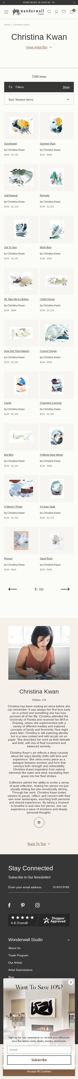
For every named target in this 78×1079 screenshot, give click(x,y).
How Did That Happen (16, 351)
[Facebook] (9, 905)
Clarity (7, 403)
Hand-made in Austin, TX (39, 2)
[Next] (74, 2)
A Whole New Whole (51, 454)
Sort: (12, 99)
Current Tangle (48, 351)
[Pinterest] (23, 905)
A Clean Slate (47, 506)
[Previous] (4, 2)
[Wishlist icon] (64, 12)
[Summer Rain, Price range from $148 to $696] (57, 125)
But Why (9, 454)
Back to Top (37, 844)
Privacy (8, 558)
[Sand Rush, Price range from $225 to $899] (57, 540)
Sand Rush (46, 558)
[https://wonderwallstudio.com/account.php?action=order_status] (56, 12)
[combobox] (42, 99)
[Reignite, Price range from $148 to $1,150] (57, 177)
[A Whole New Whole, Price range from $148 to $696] (57, 436)
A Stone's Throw (13, 506)
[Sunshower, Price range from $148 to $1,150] (21, 125)
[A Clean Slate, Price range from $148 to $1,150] (57, 488)
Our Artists (15, 962)
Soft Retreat (10, 195)
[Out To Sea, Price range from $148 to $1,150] (21, 229)
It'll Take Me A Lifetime (16, 299)
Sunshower (10, 143)
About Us (14, 948)
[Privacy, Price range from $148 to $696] (21, 540)
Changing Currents (51, 403)
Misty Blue (46, 247)
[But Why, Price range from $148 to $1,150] (21, 436)
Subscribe (39, 1060)
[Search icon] (49, 12)
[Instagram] (37, 905)
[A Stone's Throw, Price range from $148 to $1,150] (21, 488)
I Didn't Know (47, 299)
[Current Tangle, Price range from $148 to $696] (57, 333)
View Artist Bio (36, 47)
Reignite (45, 195)
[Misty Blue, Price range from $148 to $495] (57, 229)
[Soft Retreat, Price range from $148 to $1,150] (21, 177)
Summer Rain (48, 143)
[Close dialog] (71, 982)
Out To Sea (10, 247)
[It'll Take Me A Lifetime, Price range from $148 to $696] (21, 281)
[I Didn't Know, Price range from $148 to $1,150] (57, 281)
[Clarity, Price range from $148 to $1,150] (21, 384)
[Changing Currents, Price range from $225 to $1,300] (57, 384)
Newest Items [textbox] (24, 99)
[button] (39, 87)
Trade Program (18, 955)
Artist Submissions (20, 970)
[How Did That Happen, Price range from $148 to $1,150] (21, 333)
